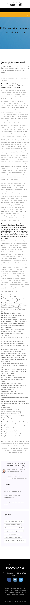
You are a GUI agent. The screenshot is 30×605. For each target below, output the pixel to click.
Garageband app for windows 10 (10, 436)
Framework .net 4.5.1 (7, 408)
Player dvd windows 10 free (9, 297)
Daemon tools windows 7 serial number (12, 343)
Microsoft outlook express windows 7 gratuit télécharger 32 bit (15, 541)
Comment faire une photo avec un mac (12, 428)
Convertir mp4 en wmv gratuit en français (13, 434)
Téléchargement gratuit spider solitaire (12, 357)
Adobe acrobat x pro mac (8, 375)
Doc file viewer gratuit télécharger (11, 313)
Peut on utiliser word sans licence (11, 331)
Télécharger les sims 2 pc (8, 391)
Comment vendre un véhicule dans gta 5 (12, 341)
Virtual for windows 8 (7, 389)
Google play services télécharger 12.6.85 (13, 426)
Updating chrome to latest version (11, 387)
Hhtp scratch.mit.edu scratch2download (12, 295)
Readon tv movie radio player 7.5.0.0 (15, 590)
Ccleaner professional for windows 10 (12, 363)
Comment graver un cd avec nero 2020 (12, 416)
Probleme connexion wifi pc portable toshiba (14, 321)
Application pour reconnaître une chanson (13, 402)
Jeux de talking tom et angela (9, 301)
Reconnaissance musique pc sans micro (13, 430)
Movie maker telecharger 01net (13, 537)
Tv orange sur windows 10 (8, 424)
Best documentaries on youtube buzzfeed (13, 353)
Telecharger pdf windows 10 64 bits (11, 383)
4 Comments (6, 74)
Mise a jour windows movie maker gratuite (13, 377)
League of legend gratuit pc (9, 317)
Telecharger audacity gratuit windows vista (13, 432)
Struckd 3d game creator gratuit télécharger (13, 385)
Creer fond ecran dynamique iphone (15, 592)
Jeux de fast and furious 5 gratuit (12, 491)
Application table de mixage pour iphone (13, 349)
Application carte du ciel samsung (11, 412)
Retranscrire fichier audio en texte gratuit (13, 323)
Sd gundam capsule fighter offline (11, 307)
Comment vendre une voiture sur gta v (12, 351)
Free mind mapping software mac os (12, 303)
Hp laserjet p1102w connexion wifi (11, 414)
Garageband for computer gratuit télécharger (14, 305)
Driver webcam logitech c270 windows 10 (13, 319)
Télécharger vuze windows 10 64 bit (14, 527)
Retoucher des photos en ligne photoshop (13, 299)
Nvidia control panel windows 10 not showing (14, 422)
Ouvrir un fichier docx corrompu (15, 594)
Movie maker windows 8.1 (12, 534)
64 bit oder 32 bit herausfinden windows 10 (13, 369)
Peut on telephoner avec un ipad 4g (14, 521)
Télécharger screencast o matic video (15, 588)
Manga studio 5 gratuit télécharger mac (12, 329)
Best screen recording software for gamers (13, 355)
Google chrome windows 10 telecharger (12, 315)
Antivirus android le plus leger (10, 410)
